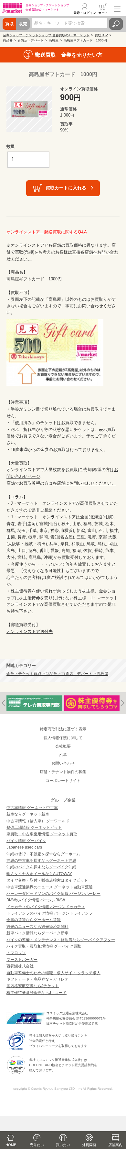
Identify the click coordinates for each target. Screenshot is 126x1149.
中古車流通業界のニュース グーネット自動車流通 (49, 887)
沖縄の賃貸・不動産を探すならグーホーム (43, 854)
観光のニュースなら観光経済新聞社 (37, 926)
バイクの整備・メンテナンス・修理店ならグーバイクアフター (60, 940)
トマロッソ (16, 953)
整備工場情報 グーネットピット (34, 827)
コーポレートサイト (63, 780)
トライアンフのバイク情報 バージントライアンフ (49, 913)
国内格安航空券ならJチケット (32, 986)
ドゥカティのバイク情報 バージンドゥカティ (45, 907)
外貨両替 (89, 1145)
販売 (23, 23)
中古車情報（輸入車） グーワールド (37, 821)
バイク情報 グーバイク (26, 841)
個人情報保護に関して (63, 738)
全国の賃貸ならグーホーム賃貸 (33, 920)
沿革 (63, 754)
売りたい (37, 1145)
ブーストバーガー (21, 959)
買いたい (63, 1145)
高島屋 (53, 40)
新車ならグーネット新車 (27, 814)
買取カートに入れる (66, 187)
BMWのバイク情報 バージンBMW (35, 900)
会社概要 (63, 746)
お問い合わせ (63, 763)
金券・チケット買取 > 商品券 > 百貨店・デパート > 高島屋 (57, 673)
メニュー (117, 9)
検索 (116, 24)
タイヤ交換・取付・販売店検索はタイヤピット (47, 880)
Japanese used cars (24, 847)
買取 (9, 23)
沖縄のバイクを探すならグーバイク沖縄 (41, 867)
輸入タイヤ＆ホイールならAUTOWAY (39, 874)
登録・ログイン (84, 13)
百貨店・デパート (31, 40)
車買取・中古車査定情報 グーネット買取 (41, 834)
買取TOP (101, 35)
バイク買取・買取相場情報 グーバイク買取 (43, 946)
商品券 (8, 40)
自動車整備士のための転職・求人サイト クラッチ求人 (53, 973)
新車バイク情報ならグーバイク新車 (37, 933)
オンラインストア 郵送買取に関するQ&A (46, 232)
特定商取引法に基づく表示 (63, 729)
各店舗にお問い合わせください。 (84, 483)
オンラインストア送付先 (29, 631)
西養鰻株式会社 (20, 966)
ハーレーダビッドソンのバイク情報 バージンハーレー (53, 893)
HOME (10, 1145)
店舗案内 (115, 1145)
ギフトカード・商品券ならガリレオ (37, 979)
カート (103, 13)
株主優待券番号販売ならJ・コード (36, 992)
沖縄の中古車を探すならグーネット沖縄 (41, 860)
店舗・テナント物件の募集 (63, 772)
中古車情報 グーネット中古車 (32, 807)
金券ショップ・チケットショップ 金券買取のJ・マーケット (46, 35)
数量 (10, 146)
